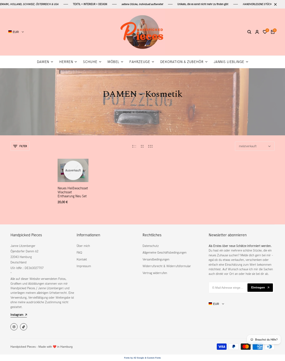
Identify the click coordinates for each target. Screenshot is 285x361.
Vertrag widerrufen (154, 273)
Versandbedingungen (155, 259)
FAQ (79, 252)
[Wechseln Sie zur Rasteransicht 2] (142, 146)
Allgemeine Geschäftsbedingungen (164, 252)
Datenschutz (150, 246)
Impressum (84, 266)
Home (127, 112)
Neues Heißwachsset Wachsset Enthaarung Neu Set (73, 192)
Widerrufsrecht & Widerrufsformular (166, 266)
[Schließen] (274, 4)
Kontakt (82, 259)
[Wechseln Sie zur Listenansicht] (134, 146)
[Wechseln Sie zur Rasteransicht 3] (150, 146)
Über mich (83, 246)
